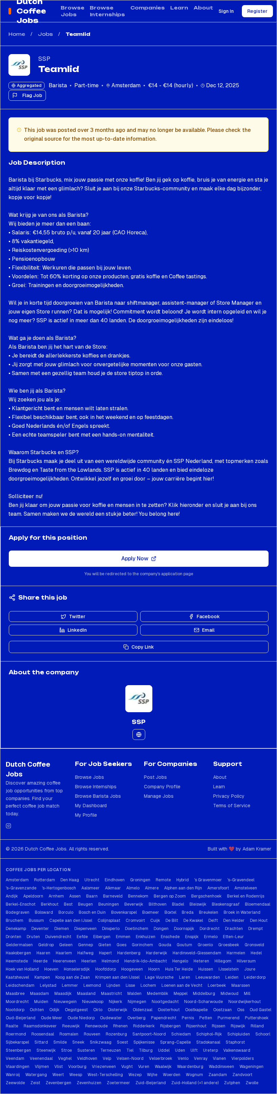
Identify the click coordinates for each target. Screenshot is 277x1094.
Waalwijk (163, 1066)
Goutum (184, 945)
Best (68, 904)
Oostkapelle (196, 1009)
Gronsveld (254, 945)
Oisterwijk (117, 1009)
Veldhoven (87, 1058)
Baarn (92, 896)
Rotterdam (44, 880)
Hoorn (154, 969)
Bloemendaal (257, 904)
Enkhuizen (145, 936)
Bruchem (14, 920)
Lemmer (70, 985)
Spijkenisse (144, 1042)
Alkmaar (113, 888)
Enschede (170, 936)
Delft (213, 920)
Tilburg (146, 1050)
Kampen (42, 977)
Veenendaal (41, 1058)
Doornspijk (184, 928)
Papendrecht (163, 1018)
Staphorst (235, 1042)
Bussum (36, 920)
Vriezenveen (104, 1066)
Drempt (255, 928)
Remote (163, 880)
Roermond (16, 1034)
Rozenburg (116, 1034)
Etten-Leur (233, 936)
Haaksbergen (18, 953)
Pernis (188, 1018)
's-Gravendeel (240, 880)
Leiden (231, 977)
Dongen (161, 928)
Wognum (194, 1074)
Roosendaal (42, 1034)
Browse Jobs (72, 11)
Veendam (15, 1058)
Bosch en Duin (92, 912)
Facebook (208, 616)
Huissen (205, 969)
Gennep (85, 945)
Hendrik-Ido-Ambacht (145, 961)
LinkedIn (77, 630)
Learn (179, 7)
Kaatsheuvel (17, 977)
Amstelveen (245, 888)
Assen (75, 896)
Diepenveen (85, 928)
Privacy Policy (229, 796)
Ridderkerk (144, 1026)
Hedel (256, 953)
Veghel (65, 1058)
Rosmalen (68, 1034)
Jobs (45, 34)
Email (208, 630)
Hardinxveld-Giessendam (197, 953)
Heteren (201, 961)
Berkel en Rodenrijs (245, 896)
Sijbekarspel (17, 1042)
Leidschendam (20, 985)
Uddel (164, 1050)
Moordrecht (17, 1001)
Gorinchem (142, 945)
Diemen (61, 928)
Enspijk (192, 936)
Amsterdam (17, 880)
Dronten (13, 936)
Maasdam (39, 993)
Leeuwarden (208, 977)
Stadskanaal (208, 1042)
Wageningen (251, 1066)
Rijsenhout (196, 1026)
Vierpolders (242, 1058)
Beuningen (108, 904)
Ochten (37, 1009)
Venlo (183, 1058)
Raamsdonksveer (40, 1026)
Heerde (40, 961)
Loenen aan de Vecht (181, 985)
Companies (147, 7)
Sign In (226, 11)
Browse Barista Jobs (98, 796)
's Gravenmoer (208, 880)
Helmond (110, 961)
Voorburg (77, 1066)
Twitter (77, 616)
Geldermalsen (19, 945)
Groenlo (205, 945)
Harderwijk (156, 953)
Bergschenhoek (206, 896)
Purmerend (229, 1018)
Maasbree (15, 993)
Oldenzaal (142, 1009)
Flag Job (32, 95)
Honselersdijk (77, 969)
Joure (249, 969)
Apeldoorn (33, 896)
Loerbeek (217, 985)
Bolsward (44, 912)
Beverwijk (133, 904)
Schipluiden (238, 1034)
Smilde (60, 1042)
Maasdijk (63, 993)
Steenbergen (18, 1050)
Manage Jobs (159, 796)
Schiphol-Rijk (209, 1034)
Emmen (123, 936)
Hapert (105, 953)
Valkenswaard (236, 1050)
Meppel (180, 993)
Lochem (148, 985)
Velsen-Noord (130, 1058)
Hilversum (246, 961)
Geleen (66, 945)
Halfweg (85, 953)
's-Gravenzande (21, 888)
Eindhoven (115, 880)
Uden (180, 1050)
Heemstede (17, 961)
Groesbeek (228, 945)
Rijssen (218, 1026)
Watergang (36, 1074)
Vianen (219, 1058)
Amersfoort (218, 888)
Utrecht (91, 880)
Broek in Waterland (242, 912)
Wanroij (13, 1074)
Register (257, 11)
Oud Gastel (260, 1009)
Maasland (86, 993)
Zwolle (252, 1083)
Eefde (82, 936)
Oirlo (97, 1009)
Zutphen (232, 1083)
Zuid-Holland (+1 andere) (195, 1083)
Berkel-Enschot (20, 904)
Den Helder (234, 920)
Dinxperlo (111, 928)
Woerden (171, 1074)
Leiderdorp (255, 977)
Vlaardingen (17, 1066)
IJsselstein (229, 969)
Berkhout (49, 904)
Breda (188, 912)
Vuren (143, 1066)
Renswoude (96, 1026)
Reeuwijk (71, 1026)
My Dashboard (91, 805)
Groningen (140, 880)
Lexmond (92, 985)
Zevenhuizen (89, 1083)
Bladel (178, 904)
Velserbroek (160, 1058)
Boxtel (170, 912)
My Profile (86, 815)
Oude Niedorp (81, 1018)
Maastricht (111, 993)
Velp (107, 1058)
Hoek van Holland (22, 969)
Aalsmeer (90, 888)
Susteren (86, 1050)
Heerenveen (64, 961)
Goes (121, 945)
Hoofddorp (105, 969)
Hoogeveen (132, 969)
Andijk (12, 896)
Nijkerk (115, 1001)
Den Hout (259, 920)
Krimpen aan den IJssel (117, 977)
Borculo (65, 912)
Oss (240, 1009)
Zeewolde (15, 1083)
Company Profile (162, 787)
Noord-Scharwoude (203, 1001)
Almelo (133, 888)
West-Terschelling (105, 1074)
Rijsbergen (170, 1026)
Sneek (78, 1042)
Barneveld (113, 896)
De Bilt (172, 920)
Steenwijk (46, 1050)
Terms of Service (231, 805)
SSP (44, 59)
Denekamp (16, 928)
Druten (33, 936)
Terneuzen (110, 1050)
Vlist (58, 1066)
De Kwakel (193, 920)
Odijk (54, 1009)
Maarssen (240, 985)
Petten (205, 1018)
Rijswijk (238, 1026)
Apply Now (134, 558)
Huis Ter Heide (179, 969)
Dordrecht (210, 928)
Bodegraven (17, 912)
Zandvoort (242, 1074)
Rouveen (92, 1034)
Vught (127, 1066)
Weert (58, 1074)
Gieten (104, 945)
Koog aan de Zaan (72, 977)
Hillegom (223, 961)
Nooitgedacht (165, 1001)
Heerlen (88, 961)
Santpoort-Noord (149, 1034)
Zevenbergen (58, 1083)
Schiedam (181, 1034)
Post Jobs (155, 777)
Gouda (164, 945)
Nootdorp (15, 1009)
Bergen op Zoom (170, 896)
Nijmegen (137, 1001)
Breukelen (208, 912)
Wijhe (152, 1074)
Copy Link (142, 647)
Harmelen (236, 953)
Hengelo (180, 961)
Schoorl (262, 1034)
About (203, 7)
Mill (247, 993)
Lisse (130, 985)
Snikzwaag (100, 1042)
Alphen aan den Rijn (183, 888)
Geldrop (46, 945)
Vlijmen (42, 1066)
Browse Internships (107, 11)
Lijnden (113, 985)
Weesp (75, 1074)
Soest (122, 1042)
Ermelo (211, 936)
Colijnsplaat (109, 920)
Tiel (129, 1050)
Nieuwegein (65, 1001)
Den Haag (69, 880)
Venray (200, 1058)
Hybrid (182, 880)
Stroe (66, 1050)
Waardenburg (190, 1066)
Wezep (135, 1074)
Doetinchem (136, 928)
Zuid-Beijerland (150, 1083)
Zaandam (217, 1074)
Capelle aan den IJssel (70, 920)
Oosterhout (169, 1009)
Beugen (85, 904)
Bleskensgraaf (226, 904)
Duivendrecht (58, 936)
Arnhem (56, 896)
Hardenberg (129, 953)
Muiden (41, 1001)
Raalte (12, 1026)
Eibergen (101, 936)
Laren (184, 977)
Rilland (257, 1026)
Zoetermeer (118, 1083)
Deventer (40, 928)
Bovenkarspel (124, 912)
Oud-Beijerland (20, 1018)
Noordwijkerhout (244, 1001)
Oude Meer (51, 1018)
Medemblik (157, 993)
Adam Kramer (257, 849)
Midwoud (229, 993)
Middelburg (204, 993)
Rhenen (120, 1026)
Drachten (234, 928)
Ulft (194, 1050)
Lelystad (48, 985)
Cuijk (155, 920)
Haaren (43, 953)
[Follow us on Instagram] (8, 826)
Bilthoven (158, 904)
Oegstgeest (76, 1009)
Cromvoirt (135, 920)
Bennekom (138, 896)
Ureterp (210, 1050)
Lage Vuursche (159, 977)
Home (16, 34)
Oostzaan (222, 1009)
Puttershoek (257, 1018)
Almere (152, 888)
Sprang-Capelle (175, 1042)
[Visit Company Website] (138, 734)
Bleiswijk (198, 904)
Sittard (41, 1042)
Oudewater (111, 1018)
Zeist (35, 1083)
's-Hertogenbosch (59, 888)
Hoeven (51, 969)
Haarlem (64, 953)
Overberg (136, 1018)
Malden (134, 993)
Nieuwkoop (92, 1001)
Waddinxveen (221, 1066)
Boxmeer (150, 912)
